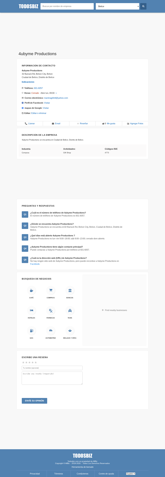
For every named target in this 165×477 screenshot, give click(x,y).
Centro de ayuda (106, 474)
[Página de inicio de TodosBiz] (29, 6)
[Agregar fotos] (128, 123)
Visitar (47, 103)
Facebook (34, 264)
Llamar (30, 123)
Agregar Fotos (136, 123)
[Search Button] (143, 6)
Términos (58, 474)
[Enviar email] (53, 123)
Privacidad (35, 474)
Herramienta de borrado (82, 467)
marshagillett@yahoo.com (56, 98)
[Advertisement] (82, 31)
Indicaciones (28, 82)
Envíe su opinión (34, 401)
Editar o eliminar (38, 113)
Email (57, 123)
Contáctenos (82, 474)
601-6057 (38, 88)
